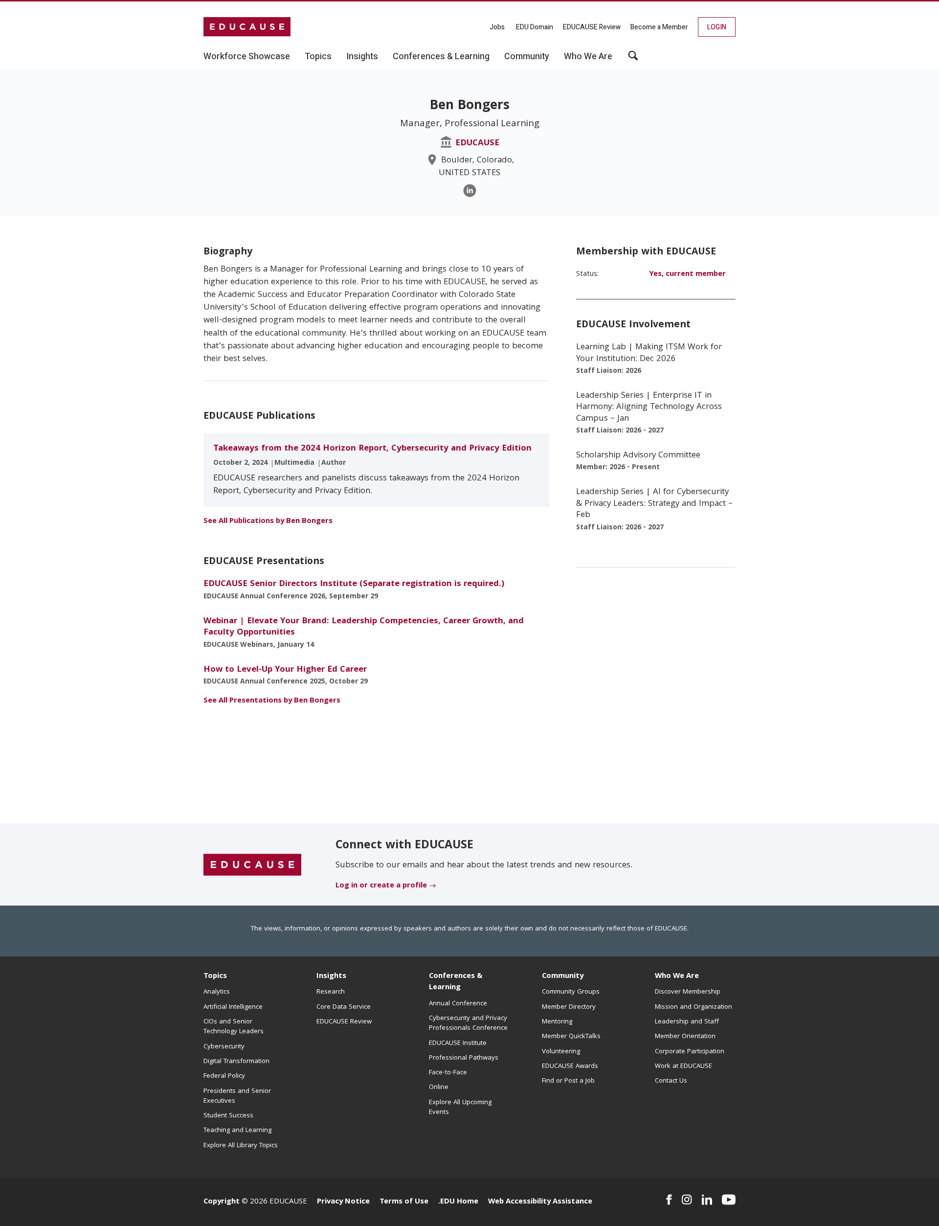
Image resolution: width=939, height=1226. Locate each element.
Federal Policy (224, 1076)
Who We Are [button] (588, 56)
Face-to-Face (448, 1072)
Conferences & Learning (456, 982)
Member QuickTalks (571, 1036)
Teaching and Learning (237, 1130)
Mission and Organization (693, 1007)
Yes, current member (687, 274)
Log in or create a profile (381, 886)
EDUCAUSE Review (592, 27)
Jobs (497, 27)
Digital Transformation (236, 1061)
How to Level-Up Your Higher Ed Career (285, 670)
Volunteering (561, 1051)
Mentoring (557, 1022)
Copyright (221, 1202)
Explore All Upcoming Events (460, 1107)
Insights (331, 976)
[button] (633, 59)
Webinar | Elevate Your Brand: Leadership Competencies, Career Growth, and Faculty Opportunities (363, 627)
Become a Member (659, 27)
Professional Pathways (463, 1058)
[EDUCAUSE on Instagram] (687, 1199)
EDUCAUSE (477, 143)
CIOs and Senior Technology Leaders (233, 1027)
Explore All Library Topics (240, 1145)
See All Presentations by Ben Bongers (271, 701)
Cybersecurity (224, 1047)
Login (716, 27)
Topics (215, 976)
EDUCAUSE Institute (458, 1043)
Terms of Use (404, 1202)
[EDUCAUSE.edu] (247, 27)
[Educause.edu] (252, 865)
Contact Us (671, 1081)
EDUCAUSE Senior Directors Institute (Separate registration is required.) (353, 584)
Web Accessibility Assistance (540, 1202)
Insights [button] (362, 56)
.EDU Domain (533, 27)
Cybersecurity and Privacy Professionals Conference (468, 1023)
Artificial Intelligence (233, 1007)
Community (562, 976)
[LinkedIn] (469, 190)
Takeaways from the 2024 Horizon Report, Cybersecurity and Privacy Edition (372, 449)
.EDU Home (458, 1202)
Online (438, 1087)
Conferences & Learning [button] (441, 56)
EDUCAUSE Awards (570, 1066)
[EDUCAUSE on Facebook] (668, 1199)
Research (330, 992)
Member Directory (569, 1007)
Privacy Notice (343, 1202)
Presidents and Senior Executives (237, 1096)
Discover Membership (687, 992)
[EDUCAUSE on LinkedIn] (707, 1199)
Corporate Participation (689, 1051)
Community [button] (526, 56)
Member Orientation (685, 1036)
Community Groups (571, 992)
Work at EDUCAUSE (683, 1066)
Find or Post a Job (568, 1081)
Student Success (228, 1116)
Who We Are (677, 976)
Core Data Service (343, 1007)
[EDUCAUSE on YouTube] (729, 1199)
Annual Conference (458, 1004)
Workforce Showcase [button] (246, 56)
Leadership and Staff (687, 1022)
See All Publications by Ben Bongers (268, 521)
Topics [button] (318, 56)
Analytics (216, 992)
